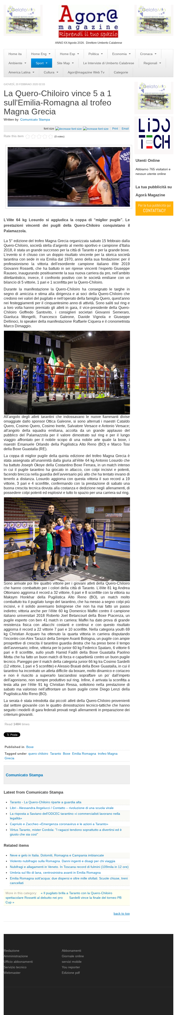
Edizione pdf (71, 972)
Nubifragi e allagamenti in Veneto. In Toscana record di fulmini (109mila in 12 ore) (69, 867)
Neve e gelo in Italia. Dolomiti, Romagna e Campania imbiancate (57, 855)
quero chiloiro (38, 753)
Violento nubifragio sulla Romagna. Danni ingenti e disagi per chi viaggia (62, 861)
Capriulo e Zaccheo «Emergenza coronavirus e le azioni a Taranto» (59, 824)
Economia (120, 54)
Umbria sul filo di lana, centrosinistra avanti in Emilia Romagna (55, 872)
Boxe (30, 747)
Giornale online (73, 956)
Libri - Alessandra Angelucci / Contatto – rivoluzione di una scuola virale (62, 808)
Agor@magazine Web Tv (86, 72)
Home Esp (68, 54)
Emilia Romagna (84, 753)
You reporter (71, 967)
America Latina (20, 72)
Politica (94, 54)
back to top (122, 913)
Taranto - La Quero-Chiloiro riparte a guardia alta (45, 802)
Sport (40, 63)
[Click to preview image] (69, 176)
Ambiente (16, 63)
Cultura (49, 72)
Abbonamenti (71, 950)
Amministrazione (16, 956)
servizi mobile (72, 961)
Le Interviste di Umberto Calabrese (108, 63)
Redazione (11, 950)
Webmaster (12, 972)
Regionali (151, 63)
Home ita (15, 54)
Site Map (64, 63)
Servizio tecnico (15, 967)
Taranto (55, 753)
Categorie (121, 72)
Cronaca (146, 54)
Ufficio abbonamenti (18, 961)
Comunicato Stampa (35, 119)
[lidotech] (154, 133)
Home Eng (39, 54)
